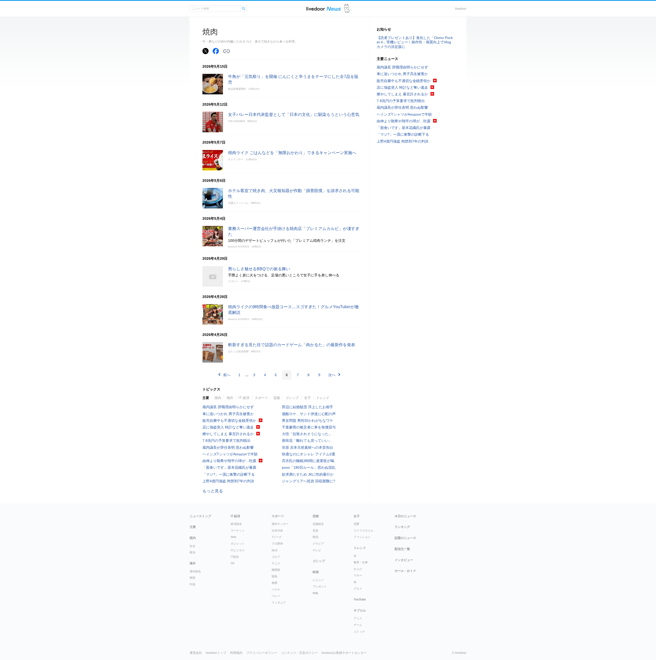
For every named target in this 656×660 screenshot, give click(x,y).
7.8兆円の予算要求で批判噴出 (226, 440)
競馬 (274, 576)
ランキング (402, 527)
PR (232, 563)
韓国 (192, 577)
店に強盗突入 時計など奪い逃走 (228, 427)
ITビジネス (237, 550)
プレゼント (320, 586)
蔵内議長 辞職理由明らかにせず (228, 407)
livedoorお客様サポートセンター (344, 653)
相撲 (274, 582)
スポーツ (261, 398)
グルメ (358, 588)
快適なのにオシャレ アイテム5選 (308, 454)
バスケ (276, 589)
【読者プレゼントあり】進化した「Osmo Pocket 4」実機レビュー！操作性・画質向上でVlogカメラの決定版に (415, 42)
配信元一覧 (402, 549)
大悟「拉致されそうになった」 (307, 434)
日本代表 (277, 530)
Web (233, 536)
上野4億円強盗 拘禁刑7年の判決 (228, 481)
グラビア (318, 543)
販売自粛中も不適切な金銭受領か (229, 420)
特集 (315, 593)
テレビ (317, 550)
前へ (226, 375)
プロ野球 (277, 543)
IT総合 (235, 556)
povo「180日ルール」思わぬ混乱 (308, 467)
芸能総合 (318, 523)
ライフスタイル (363, 530)
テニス (276, 563)
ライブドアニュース (323, 8)
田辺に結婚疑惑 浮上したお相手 (307, 407)
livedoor (460, 9)
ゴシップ (292, 398)
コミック (359, 631)
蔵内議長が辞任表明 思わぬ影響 (228, 447)
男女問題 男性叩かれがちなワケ (307, 420)
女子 (307, 398)
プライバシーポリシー (261, 653)
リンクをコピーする (226, 51)
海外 (230, 398)
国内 (217, 398)
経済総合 (236, 523)
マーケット (238, 530)
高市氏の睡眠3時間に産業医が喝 (308, 461)
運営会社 (196, 653)
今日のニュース (405, 516)
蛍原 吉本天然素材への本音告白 (307, 447)
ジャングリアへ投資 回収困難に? (308, 481)
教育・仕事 (361, 562)
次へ (331, 375)
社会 (192, 545)
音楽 (315, 530)
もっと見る (212, 491)
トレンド (323, 398)
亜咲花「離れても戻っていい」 (307, 440)
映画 (316, 572)
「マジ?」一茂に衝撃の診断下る (228, 474)
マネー (358, 575)
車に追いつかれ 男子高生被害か (228, 414)
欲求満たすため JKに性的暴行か (308, 474)
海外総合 (195, 571)
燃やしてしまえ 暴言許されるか (228, 434)
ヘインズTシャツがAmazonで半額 (230, 454)
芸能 (276, 398)
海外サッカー (280, 523)
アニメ (358, 618)
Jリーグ (277, 536)
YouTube (360, 599)
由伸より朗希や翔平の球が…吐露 (229, 461)
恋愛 (356, 523)
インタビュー (404, 560)
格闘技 (276, 569)
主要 (205, 398)
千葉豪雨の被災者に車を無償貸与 (309, 427)
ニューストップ (200, 516)
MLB (274, 550)
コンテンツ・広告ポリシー (299, 653)
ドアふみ (347, 8)
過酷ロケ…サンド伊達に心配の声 (309, 414)
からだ (358, 569)
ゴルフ (276, 556)
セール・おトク (405, 571)
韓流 (315, 536)
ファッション (362, 536)
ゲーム (358, 624)
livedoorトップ (216, 653)
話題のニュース (405, 538)
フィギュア (279, 602)
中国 (192, 584)
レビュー (318, 580)
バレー (276, 595)
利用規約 (236, 653)
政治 (192, 552)
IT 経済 (244, 398)
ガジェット (238, 543)
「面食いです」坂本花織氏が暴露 (229, 467)
